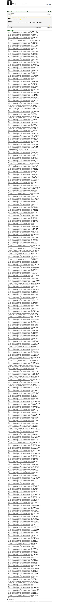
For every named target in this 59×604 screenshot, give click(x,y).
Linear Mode (50, 11)
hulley (21, 149)
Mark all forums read (32, 601)
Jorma (32, 125)
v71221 (32, 557)
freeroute (32, 65)
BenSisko (33, 299)
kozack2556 (32, 502)
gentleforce (33, 463)
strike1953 (32, 101)
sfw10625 (32, 173)
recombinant (32, 275)
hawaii (32, 45)
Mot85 (32, 251)
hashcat (20, 3)
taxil (31, 218)
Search (47, 4)
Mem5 (32, 336)
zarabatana (32, 75)
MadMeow (32, 270)
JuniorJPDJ (32, 182)
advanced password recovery (14, 3)
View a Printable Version (11, 599)
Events (31, 3)
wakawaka (32, 232)
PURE (32, 418)
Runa (31, 576)
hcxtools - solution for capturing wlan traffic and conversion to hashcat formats (17, 31)
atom (31, 32)
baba (31, 210)
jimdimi (32, 573)
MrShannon (32, 94)
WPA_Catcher (32, 399)
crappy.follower (33, 534)
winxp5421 (32, 35)
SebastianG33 (32, 199)
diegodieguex (32, 195)
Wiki (26, 3)
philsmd (32, 417)
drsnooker (32, 577)
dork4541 (32, 587)
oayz (31, 549)
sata (32, 58)
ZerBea (30, 31)
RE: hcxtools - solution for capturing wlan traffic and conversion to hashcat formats (19, 32)
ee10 (31, 139)
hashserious (32, 565)
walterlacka (33, 203)
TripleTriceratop (33, 505)
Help (50, 4)
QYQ (32, 57)
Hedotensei (33, 40)
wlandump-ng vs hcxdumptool (13, 189)
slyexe (32, 117)
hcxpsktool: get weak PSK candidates (13, 561)
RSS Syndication (37, 601)
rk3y (31, 240)
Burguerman (33, 357)
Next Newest (13, 27)
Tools (29, 3)
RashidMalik (32, 224)
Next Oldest (9, 27)
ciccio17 (32, 307)
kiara (32, 295)
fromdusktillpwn (33, 544)
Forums (23, 3)
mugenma (12, 13)
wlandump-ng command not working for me (14, 149)
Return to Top (21, 601)
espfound (33, 259)
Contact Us (12, 601)
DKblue (33, 128)
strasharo (32, 111)
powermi (32, 319)
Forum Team (9, 601)
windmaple (33, 98)
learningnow (32, 563)
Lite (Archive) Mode (26, 601)
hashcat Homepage (16, 601)
